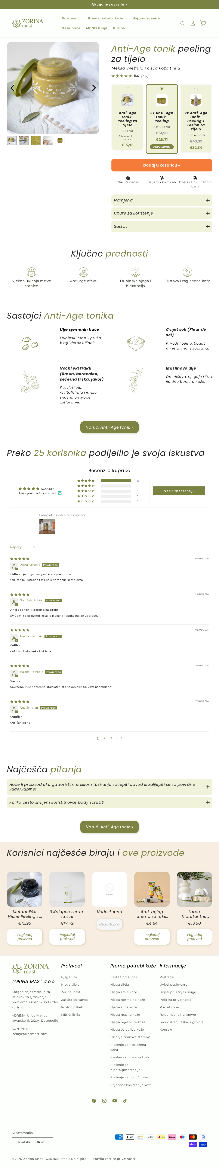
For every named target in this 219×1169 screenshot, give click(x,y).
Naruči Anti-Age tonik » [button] (109, 427)
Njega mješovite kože (127, 1022)
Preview (12, 88)
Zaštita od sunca (74, 1000)
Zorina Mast (70, 992)
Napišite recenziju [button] (179, 491)
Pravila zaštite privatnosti (114, 1159)
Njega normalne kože (127, 1000)
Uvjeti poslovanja (174, 984)
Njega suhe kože (123, 1007)
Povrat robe (169, 1007)
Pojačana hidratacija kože (131, 1085)
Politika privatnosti (175, 1000)
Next (94, 88)
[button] (72, 18)
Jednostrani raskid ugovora (182, 1022)
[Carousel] (53, 88)
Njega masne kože (125, 1015)
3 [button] (111, 738)
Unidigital (79, 1159)
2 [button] (104, 738)
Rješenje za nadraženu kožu (128, 1047)
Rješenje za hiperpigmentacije (125, 1067)
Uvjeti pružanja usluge (178, 992)
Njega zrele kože (123, 992)
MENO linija (70, 1015)
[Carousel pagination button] (11, 140)
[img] (19, 559)
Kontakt (166, 1029)
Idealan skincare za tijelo (130, 1057)
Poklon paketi (72, 1007)
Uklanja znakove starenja (130, 1037)
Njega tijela (70, 984)
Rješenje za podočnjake (129, 1077)
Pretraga (167, 977)
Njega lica (69, 977)
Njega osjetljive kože (127, 1029)
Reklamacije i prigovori (179, 1015)
